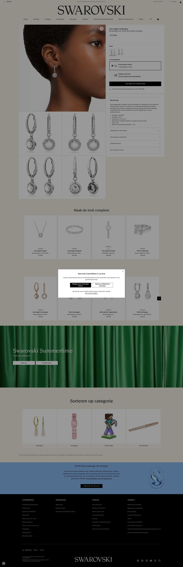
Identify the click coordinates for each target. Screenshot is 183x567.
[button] (123, 271)
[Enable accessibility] (3, 563)
